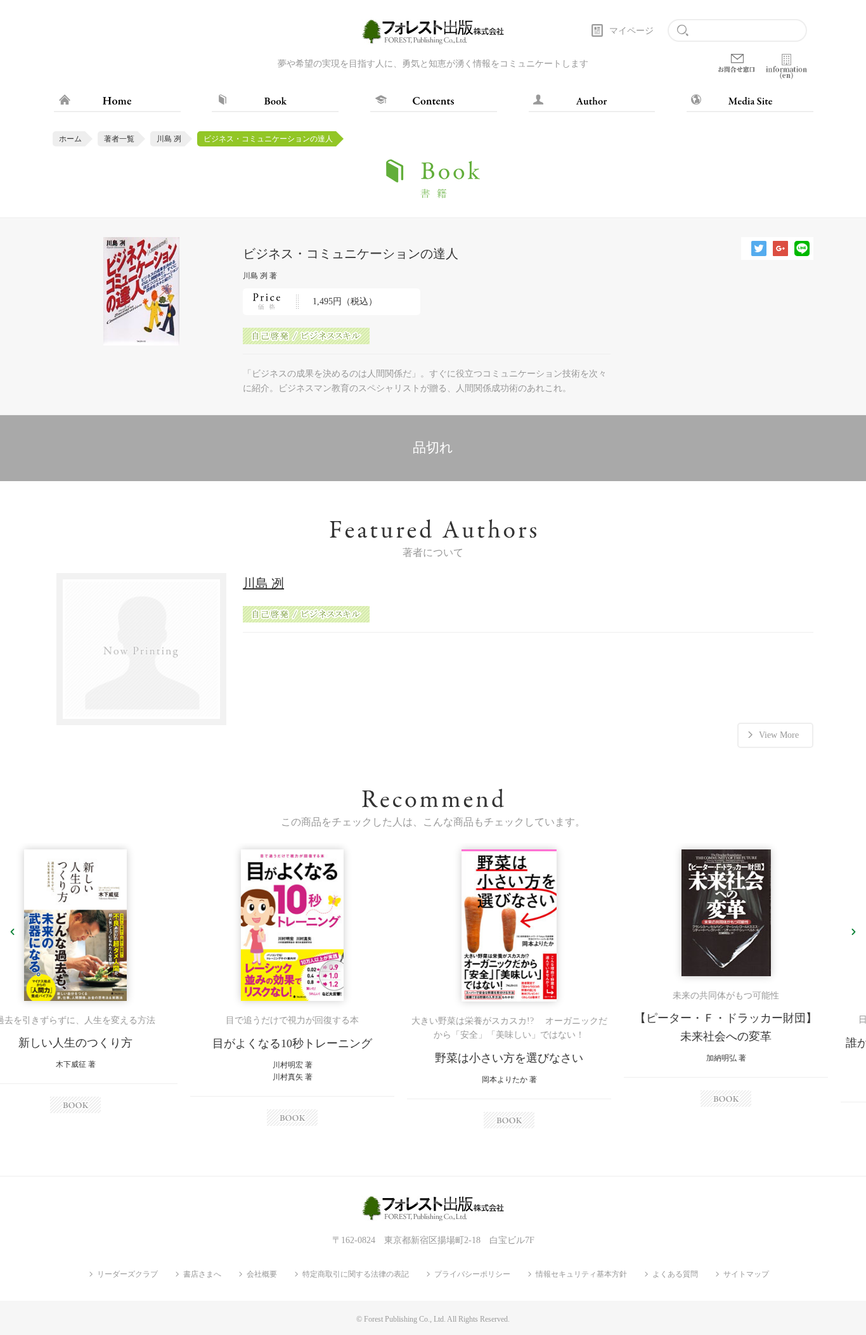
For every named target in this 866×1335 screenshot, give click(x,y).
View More (779, 735)
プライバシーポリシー (472, 1274)
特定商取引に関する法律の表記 (355, 1274)
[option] (108, 987)
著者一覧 (119, 138)
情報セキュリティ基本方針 (581, 1274)
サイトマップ (746, 1274)
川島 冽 (169, 138)
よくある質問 (675, 1274)
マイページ (631, 30)
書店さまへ (202, 1274)
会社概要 (262, 1274)
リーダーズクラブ (127, 1274)
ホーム (70, 138)
